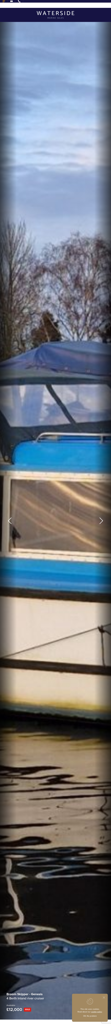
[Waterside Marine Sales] (55, 15)
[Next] (101, 521)
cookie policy (96, 1012)
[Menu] (4, 1)
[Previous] (9, 521)
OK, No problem (90, 1016)
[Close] (104, 997)
